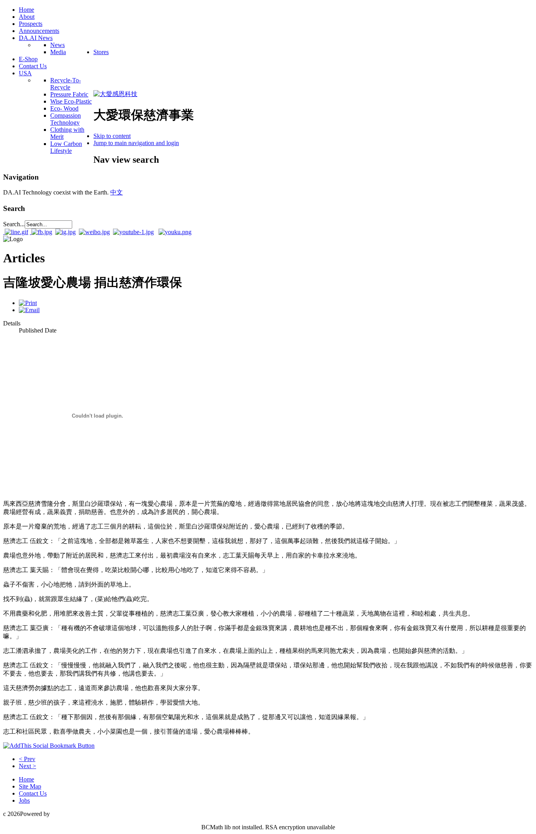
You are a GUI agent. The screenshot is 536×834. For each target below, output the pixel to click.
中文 (116, 192)
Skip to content (112, 136)
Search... (14, 224)
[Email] (29, 310)
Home (26, 779)
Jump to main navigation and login (136, 143)
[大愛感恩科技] (115, 94)
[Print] (28, 303)
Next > (27, 766)
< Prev (27, 759)
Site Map (30, 786)
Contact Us (33, 793)
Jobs (24, 800)
